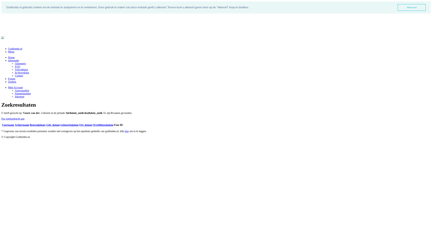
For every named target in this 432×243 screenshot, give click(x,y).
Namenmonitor (23, 93)
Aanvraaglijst (22, 90)
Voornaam (8, 125)
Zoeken (12, 81)
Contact (19, 75)
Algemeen (20, 63)
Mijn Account (15, 87)
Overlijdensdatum (103, 125)
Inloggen (19, 96)
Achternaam (22, 125)
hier (127, 131)
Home (11, 57)
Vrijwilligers (21, 69)
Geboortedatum (69, 125)
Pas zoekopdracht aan (12, 118)
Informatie (13, 60)
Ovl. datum (85, 125)
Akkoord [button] (412, 7)
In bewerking (22, 72)
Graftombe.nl (15, 48)
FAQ (17, 66)
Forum (11, 78)
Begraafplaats (38, 125)
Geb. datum (53, 125)
